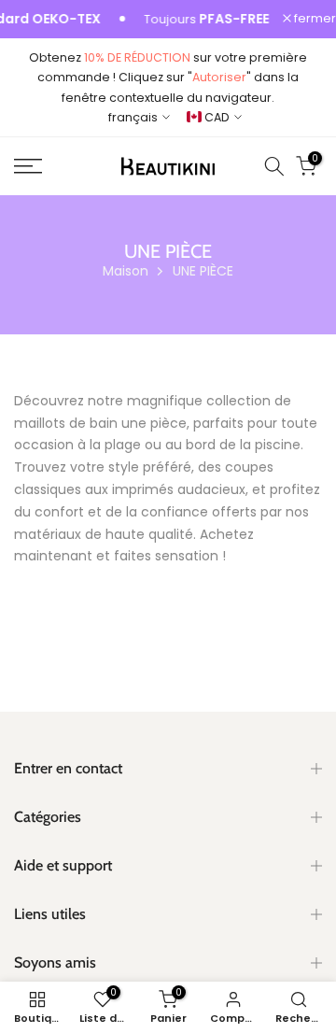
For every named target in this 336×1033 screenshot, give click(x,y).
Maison (125, 271)
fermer (313, 19)
